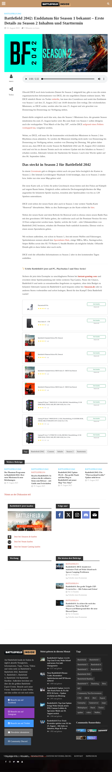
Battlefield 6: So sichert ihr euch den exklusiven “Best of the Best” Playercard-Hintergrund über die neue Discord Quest (81, 607)
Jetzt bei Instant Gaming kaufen (27, 547)
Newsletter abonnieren (20, 732)
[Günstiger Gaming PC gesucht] (92, 737)
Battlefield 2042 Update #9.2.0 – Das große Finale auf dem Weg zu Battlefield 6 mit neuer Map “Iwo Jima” (68, 477)
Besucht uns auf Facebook (15, 701)
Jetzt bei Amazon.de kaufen (25, 537)
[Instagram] (77, 515)
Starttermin (81, 451)
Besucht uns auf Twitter (20, 723)
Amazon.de (89, 287)
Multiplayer (82, 707)
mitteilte (55, 99)
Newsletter (37, 756)
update (80, 712)
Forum (7, 690)
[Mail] (94, 515)
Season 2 (70, 451)
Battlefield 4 (96, 664)
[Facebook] (59, 515)
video (88, 712)
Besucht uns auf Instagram (15, 713)
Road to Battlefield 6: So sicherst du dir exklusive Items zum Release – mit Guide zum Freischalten (41, 479)
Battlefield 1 (12, 675)
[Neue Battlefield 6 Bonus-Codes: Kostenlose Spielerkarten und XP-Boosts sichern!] (42, 674)
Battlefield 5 (83, 669)
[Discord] (86, 515)
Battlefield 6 (38, 472)
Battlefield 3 (12, 678)
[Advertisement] (29, 582)
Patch (93, 707)
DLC (94, 698)
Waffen (97, 712)
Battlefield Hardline (85, 679)
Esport (102, 698)
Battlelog (95, 683)
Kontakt (78, 756)
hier (92, 207)
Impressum (91, 756)
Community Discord (19, 741)
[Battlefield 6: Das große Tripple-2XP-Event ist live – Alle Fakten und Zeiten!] (60, 586)
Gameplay (82, 703)
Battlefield (82, 660)
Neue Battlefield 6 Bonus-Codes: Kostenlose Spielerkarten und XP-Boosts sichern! (59, 677)
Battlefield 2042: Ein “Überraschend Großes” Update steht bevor (95, 475)
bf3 (79, 688)
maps (104, 703)
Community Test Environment (90, 693)
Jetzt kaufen (96, 304)
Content (51, 451)
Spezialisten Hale (61, 240)
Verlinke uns (10, 756)
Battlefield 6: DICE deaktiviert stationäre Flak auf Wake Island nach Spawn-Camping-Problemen (81, 569)
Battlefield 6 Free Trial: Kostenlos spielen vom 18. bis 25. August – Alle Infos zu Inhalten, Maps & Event (59, 724)
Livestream (36, 171)
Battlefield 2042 (12, 14)
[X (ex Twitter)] (68, 515)
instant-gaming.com (87, 276)
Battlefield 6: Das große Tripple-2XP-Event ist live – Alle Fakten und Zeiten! (81, 587)
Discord (24, 756)
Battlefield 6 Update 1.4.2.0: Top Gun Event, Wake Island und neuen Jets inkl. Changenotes (59, 662)
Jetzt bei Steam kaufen (23, 542)
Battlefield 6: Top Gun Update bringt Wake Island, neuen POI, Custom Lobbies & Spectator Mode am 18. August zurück (59, 708)
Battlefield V (83, 683)
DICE (87, 698)
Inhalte (60, 451)
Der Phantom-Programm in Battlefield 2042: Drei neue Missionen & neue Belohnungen (14, 476)
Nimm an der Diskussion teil (17, 494)
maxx (11, 81)
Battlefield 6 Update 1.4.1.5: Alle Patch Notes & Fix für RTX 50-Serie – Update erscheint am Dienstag (58, 692)
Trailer (101, 707)
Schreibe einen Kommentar (77, 578)
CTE (79, 698)
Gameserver (93, 703)
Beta (104, 683)
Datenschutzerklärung (58, 756)
